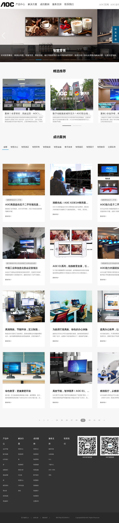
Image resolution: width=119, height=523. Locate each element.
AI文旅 (20, 475)
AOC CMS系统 (52, 472)
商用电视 (5, 496)
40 (89, 420)
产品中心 (20, 4)
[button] (3, 35)
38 (76, 420)
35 (62, 420)
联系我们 (69, 4)
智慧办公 (14, 147)
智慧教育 (101, 147)
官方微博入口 (25, 517)
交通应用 (112, 147)
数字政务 (68, 147)
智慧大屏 (20, 470)
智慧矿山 (20, 480)
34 (57, 420)
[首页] (7, 4)
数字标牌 (5, 454)
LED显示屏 (5, 462)
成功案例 (44, 4)
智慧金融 (57, 147)
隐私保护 (45, 517)
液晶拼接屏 (5, 477)
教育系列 (5, 485)
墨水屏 (5, 490)
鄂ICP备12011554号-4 (62, 517)
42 (99, 420)
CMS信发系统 (21, 488)
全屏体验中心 (51, 456)
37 (72, 420)
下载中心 (51, 464)
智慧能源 (47, 147)
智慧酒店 (25, 147)
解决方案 (32, 4)
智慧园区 (79, 147)
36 (67, 420)
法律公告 (35, 517)
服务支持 (57, 4)
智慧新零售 (20, 456)
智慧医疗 (90, 147)
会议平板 (5, 449)
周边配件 (5, 501)
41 (94, 420)
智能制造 (36, 485)
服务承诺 (51, 449)
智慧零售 (36, 147)
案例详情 (7, 216)
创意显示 (5, 470)
